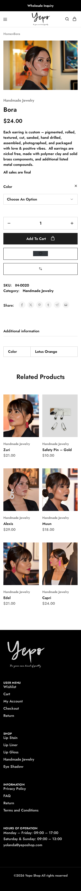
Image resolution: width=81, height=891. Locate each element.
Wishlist (9, 686)
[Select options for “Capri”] (69, 547)
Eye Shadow (13, 766)
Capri (46, 597)
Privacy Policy (14, 788)
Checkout (11, 708)
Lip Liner (10, 744)
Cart (6, 694)
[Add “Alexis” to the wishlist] (31, 490)
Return (8, 715)
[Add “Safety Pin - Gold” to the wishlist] (69, 416)
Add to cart (36, 238)
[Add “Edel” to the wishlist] (31, 564)
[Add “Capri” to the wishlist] (69, 564)
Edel (7, 597)
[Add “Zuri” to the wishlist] (31, 416)
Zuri (6, 449)
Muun (47, 523)
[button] (40, 268)
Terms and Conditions (20, 810)
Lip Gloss (10, 752)
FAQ (7, 795)
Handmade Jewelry (18, 100)
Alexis (8, 523)
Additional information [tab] (21, 331)
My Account (13, 701)
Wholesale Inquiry (40, 5)
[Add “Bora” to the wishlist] (40, 253)
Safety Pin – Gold (57, 449)
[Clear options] (76, 186)
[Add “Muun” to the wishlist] (69, 490)
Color (7, 186)
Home (7, 34)
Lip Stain (10, 737)
